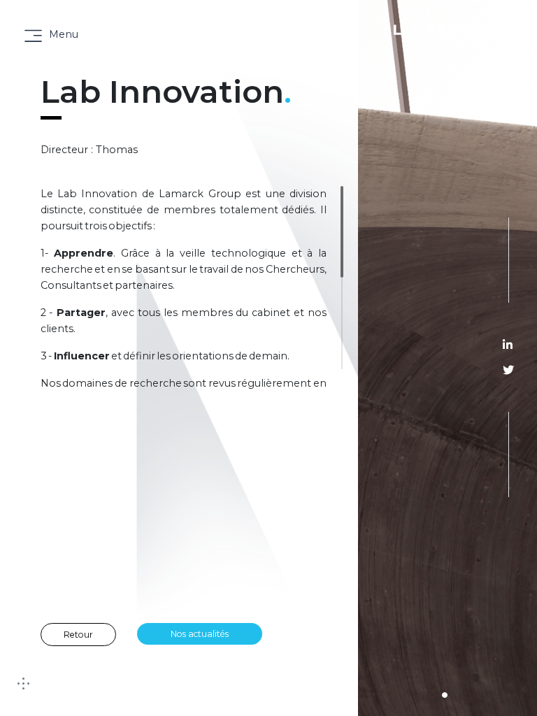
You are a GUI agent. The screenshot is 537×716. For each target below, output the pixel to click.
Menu (63, 34)
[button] (445, 695)
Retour (78, 634)
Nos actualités (200, 634)
